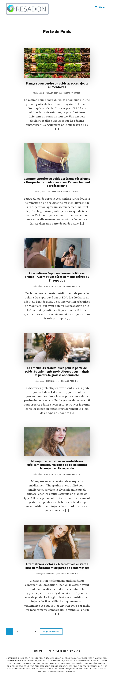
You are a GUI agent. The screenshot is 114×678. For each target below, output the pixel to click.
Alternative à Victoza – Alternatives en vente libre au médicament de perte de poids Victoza (57, 566)
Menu (102, 7)
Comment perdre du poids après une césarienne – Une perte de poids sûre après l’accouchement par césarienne (57, 182)
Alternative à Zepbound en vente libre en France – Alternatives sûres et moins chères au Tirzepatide (57, 276)
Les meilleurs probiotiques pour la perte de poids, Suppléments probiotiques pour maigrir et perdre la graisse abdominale (57, 371)
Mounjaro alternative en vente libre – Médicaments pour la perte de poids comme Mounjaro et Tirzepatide (56, 464)
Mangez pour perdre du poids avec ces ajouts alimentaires (57, 85)
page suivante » (51, 632)
